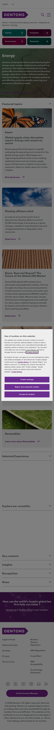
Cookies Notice (32, 352)
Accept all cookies (27, 394)
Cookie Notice (16, 372)
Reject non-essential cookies (27, 387)
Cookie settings (27, 379)
